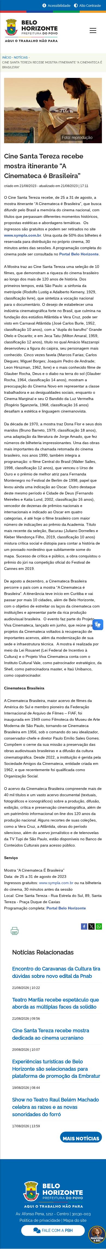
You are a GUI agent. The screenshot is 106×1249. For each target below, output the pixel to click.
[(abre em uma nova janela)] (91, 926)
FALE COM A (57, 1230)
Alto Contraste (90, 6)
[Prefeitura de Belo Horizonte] (31, 27)
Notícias (21, 57)
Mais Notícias (81, 1138)
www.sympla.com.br (22, 235)
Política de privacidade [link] (40, 1220)
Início (6, 57)
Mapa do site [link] (74, 1220)
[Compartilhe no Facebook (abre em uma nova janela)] (84, 926)
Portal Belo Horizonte (79, 254)
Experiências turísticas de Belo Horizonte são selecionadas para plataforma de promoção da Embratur (56, 1069)
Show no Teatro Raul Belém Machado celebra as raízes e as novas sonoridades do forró (55, 1107)
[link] (53, 1230)
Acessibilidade (59, 6)
